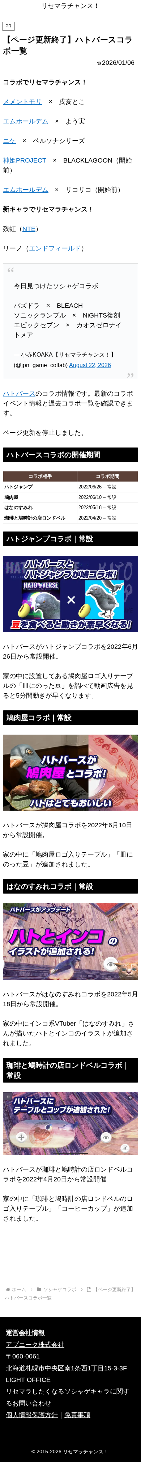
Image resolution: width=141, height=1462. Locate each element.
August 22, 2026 (90, 365)
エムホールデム (25, 121)
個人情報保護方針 (32, 1415)
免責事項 (77, 1415)
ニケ (9, 140)
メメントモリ (22, 101)
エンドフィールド (55, 248)
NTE (28, 228)
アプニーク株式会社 (35, 1344)
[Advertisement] (70, 1259)
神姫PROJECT (24, 160)
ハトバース (19, 393)
